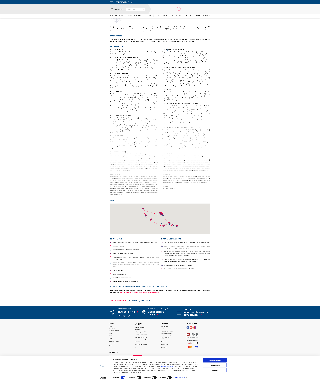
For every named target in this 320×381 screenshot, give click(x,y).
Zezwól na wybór (215, 365)
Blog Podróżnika (165, 341)
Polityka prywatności (140, 332)
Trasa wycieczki (116, 16)
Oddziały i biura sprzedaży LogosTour (114, 329)
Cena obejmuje (161, 16)
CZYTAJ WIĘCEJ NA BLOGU (140, 301)
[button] (145, 215)
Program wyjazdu (135, 16)
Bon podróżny (164, 326)
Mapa (149, 16)
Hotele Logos (112, 336)
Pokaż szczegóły (180, 377)
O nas (110, 326)
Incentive (163, 329)
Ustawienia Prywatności (141, 334)
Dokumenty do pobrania (141, 344)
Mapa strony (164, 347)
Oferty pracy (112, 345)
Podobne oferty (118, 301)
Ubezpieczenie (138, 341)
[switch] (139, 377)
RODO (110, 338)
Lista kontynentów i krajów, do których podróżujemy (166, 337)
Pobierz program (203, 16)
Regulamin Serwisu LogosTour (139, 328)
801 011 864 (126, 312)
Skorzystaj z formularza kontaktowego (196, 313)
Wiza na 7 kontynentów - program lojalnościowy (167, 332)
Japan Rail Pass (164, 344)
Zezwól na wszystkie (215, 360)
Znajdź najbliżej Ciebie (156, 313)
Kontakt (111, 333)
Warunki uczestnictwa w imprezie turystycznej (141, 338)
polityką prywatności (166, 366)
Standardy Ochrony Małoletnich (114, 342)
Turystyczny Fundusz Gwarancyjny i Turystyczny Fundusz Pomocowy (139, 292)
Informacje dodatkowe (181, 16)
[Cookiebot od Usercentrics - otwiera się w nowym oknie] (102, 377)
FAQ (136, 347)
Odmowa (214, 370)
